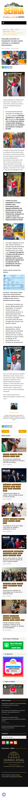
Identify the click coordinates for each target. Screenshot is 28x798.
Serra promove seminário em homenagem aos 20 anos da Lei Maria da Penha (12, 592)
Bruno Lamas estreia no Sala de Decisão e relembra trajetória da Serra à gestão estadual (12, 559)
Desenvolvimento (15, 618)
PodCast (18, 486)
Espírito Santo (6, 486)
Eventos (13, 583)
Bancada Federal (7, 484)
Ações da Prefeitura (14, 615)
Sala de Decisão (17, 488)
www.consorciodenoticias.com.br (10, 422)
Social (14, 48)
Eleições (15, 553)
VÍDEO (17, 48)
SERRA (19, 585)
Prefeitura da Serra (12, 585)
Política (5, 488)
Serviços (12, 456)
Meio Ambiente (13, 454)
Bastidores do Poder (16, 484)
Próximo (22, 431)
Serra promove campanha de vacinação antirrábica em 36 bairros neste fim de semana (14, 460)
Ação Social (6, 519)
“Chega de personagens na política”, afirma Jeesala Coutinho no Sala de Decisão (13, 495)
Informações (6, 454)
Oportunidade (6, 456)
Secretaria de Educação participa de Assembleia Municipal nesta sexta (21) (13, 727)
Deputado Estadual (7, 553)
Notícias (20, 454)
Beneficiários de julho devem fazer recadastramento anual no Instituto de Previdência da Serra (14, 719)
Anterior (6, 431)
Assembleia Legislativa (8, 551)
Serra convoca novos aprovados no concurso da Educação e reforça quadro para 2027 (13, 711)
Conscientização (13, 519)
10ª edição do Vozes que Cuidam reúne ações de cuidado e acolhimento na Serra (13, 527)
